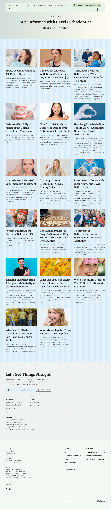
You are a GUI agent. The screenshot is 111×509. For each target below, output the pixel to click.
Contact (12, 9)
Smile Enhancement (94, 455)
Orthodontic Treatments (95, 452)
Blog (50, 5)
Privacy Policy (69, 469)
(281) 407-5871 (35, 402)
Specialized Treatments (95, 459)
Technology (42, 5)
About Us (67, 452)
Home (11, 5)
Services (89, 448)
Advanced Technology (72, 455)
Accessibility (72, 501)
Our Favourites (70, 462)
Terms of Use (62, 501)
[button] (20, 5)
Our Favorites (60, 5)
